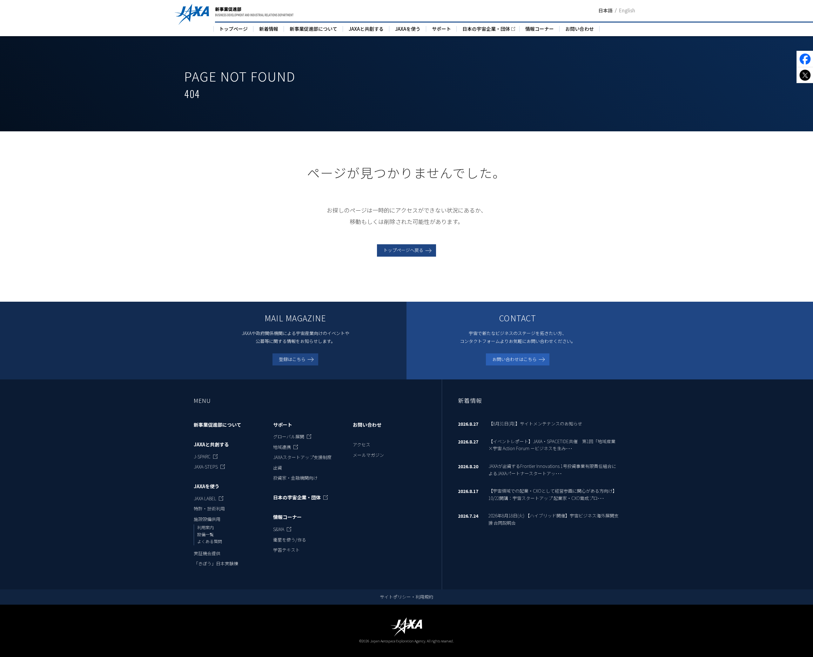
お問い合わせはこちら (514, 359)
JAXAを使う (407, 28)
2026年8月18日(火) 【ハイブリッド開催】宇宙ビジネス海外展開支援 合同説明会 (553, 519)
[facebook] (805, 59)
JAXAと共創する (366, 28)
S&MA (278, 529)
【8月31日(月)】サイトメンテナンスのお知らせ (535, 423)
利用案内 (205, 527)
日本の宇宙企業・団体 (486, 28)
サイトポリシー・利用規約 (406, 597)
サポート (441, 28)
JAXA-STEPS (206, 467)
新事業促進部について (313, 28)
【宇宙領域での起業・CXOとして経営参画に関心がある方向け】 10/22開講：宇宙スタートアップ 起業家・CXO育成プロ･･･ (552, 494)
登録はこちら (292, 359)
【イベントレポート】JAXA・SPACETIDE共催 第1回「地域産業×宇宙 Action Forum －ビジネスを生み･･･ (551, 444)
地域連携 (282, 447)
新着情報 (268, 28)
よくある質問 (209, 541)
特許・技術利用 (209, 508)
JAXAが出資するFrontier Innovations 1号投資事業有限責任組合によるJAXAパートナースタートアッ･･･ (552, 469)
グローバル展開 (288, 436)
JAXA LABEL (205, 498)
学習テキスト (286, 550)
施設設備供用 (207, 519)
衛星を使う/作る (289, 539)
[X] (805, 75)
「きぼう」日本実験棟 (216, 563)
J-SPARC (202, 456)
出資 (277, 467)
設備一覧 (205, 534)
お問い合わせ (579, 28)
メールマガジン (368, 455)
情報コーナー (539, 28)
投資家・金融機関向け (295, 478)
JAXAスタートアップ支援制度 (302, 457)
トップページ (233, 28)
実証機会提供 (207, 553)
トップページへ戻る (403, 250)
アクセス (361, 444)
